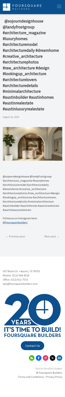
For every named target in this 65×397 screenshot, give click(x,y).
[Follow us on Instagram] (45, 358)
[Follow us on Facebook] (38, 358)
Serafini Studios (53, 368)
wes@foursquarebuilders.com (20, 283)
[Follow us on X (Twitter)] (52, 358)
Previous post (17, 236)
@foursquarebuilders (15, 222)
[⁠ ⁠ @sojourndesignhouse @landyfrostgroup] (32, 159)
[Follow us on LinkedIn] (59, 358)
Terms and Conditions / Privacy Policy (40, 377)
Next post (50, 236)
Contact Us (32, 346)
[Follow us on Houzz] (31, 358)
